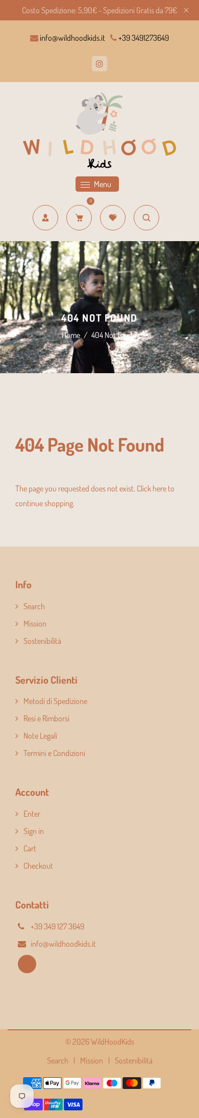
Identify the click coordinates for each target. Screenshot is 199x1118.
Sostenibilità (42, 641)
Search (34, 606)
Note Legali (40, 736)
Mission (34, 623)
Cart (29, 848)
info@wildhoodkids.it (71, 38)
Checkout (38, 866)
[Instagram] (99, 63)
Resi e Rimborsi (46, 718)
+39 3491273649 (143, 38)
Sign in (33, 831)
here (159, 488)
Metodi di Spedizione (55, 701)
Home (71, 335)
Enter (31, 814)
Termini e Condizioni (54, 753)
